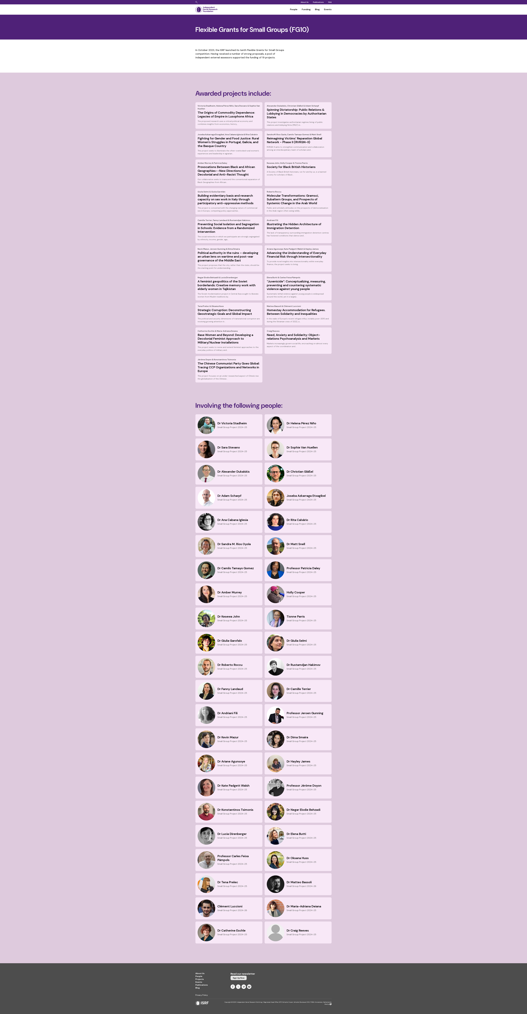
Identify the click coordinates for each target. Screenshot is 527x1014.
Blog (317, 9)
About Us (305, 2)
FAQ (330, 2)
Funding (306, 9)
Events (328, 9)
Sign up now (238, 978)
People (293, 9)
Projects (199, 979)
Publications (318, 2)
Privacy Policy (201, 995)
